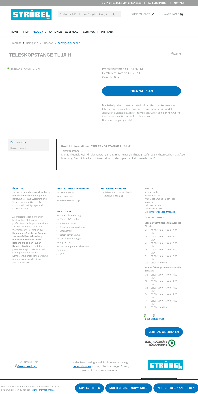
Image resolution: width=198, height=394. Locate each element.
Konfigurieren (89, 388)
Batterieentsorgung (69, 234)
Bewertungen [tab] (18, 148)
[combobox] (84, 14)
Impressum (65, 242)
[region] (51, 100)
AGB (61, 254)
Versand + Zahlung (113, 195)
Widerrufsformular (69, 219)
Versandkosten (82, 366)
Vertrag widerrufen (164, 332)
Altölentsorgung (67, 223)
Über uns (17, 188)
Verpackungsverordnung (72, 226)
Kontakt (179, 3)
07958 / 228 (155, 205)
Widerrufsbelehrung (70, 215)
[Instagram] (159, 317)
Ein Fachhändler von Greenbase (121, 3)
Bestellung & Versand (114, 188)
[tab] (28, 142)
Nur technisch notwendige (128, 388)
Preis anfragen (141, 91)
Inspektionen (66, 196)
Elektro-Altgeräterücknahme (74, 246)
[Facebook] (149, 317)
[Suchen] (115, 14)
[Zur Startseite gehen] (31, 13)
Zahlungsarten (157, 3)
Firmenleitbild (66, 192)
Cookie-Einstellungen (70, 238)
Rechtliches (63, 211)
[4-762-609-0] (51, 100)
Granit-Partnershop (69, 200)
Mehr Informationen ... (43, 389)
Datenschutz (66, 230)
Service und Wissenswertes (72, 188)
